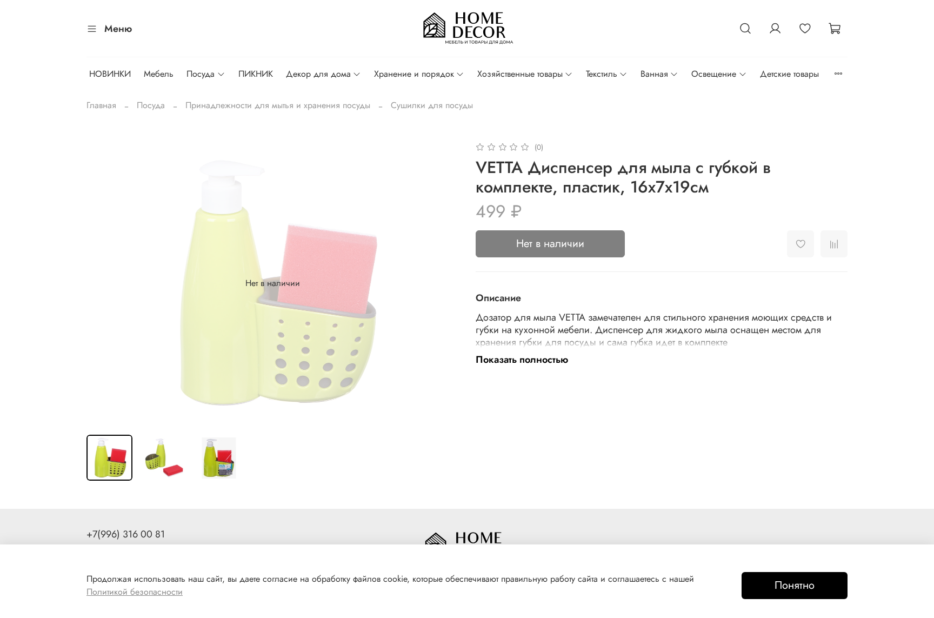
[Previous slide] (104, 283)
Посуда (200, 74)
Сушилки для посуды (432, 105)
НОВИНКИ (110, 74)
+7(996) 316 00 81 (125, 534)
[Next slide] (441, 283)
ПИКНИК (255, 74)
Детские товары (789, 74)
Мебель (159, 74)
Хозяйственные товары (520, 74)
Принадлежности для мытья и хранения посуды (277, 105)
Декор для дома (318, 74)
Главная (101, 105)
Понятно (795, 585)
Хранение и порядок (414, 74)
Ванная (654, 74)
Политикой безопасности (134, 592)
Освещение (713, 74)
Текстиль (601, 74)
